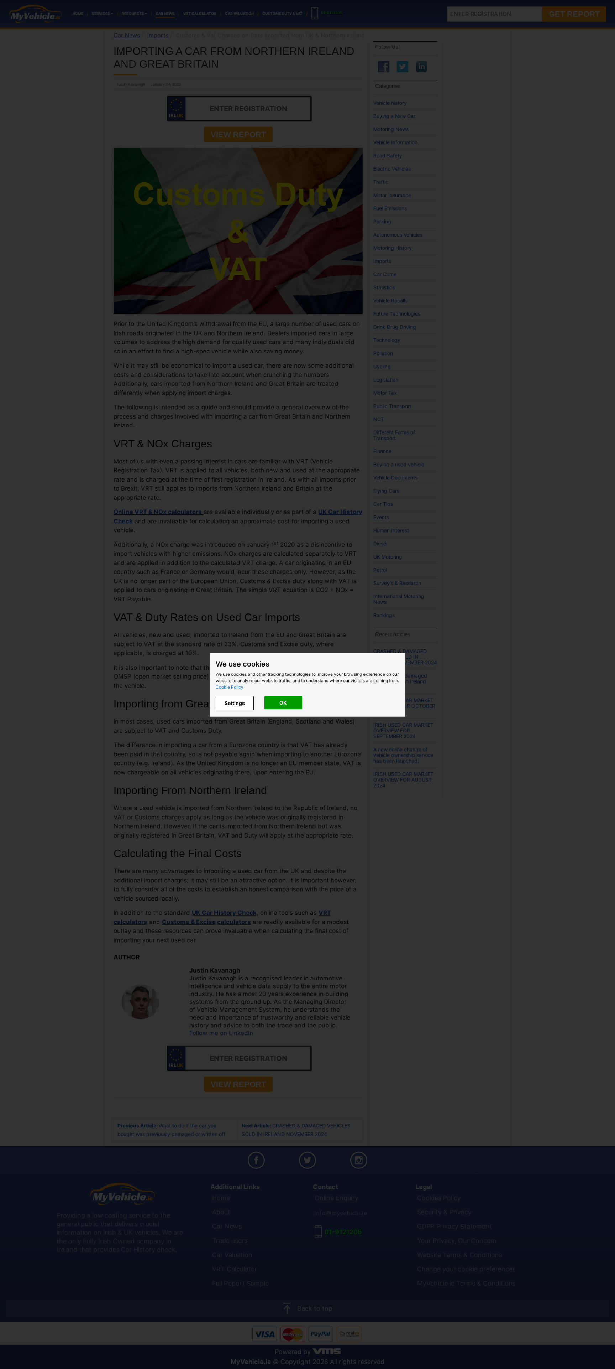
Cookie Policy (229, 687)
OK (283, 703)
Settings (235, 703)
